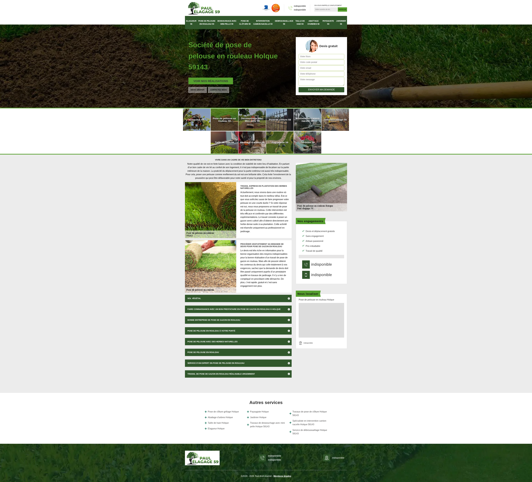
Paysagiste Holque (259, 411)
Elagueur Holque (216, 428)
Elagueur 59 (191, 22)
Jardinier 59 (341, 22)
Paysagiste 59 (328, 22)
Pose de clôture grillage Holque (223, 411)
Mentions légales (282, 476)
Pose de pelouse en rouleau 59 (206, 22)
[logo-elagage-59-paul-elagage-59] (203, 8)
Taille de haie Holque (218, 423)
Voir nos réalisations (210, 81)
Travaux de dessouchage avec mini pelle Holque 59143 (267, 425)
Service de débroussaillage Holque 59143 (309, 432)
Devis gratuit (197, 90)
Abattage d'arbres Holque (220, 417)
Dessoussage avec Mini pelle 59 (226, 22)
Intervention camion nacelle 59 (263, 22)
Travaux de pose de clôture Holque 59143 (309, 413)
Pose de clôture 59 (245, 22)
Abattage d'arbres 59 (313, 22)
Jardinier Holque (258, 417)
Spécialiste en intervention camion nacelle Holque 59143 (309, 423)
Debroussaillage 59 (284, 22)
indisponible (300, 6)
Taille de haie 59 (300, 22)
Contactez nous (218, 90)
